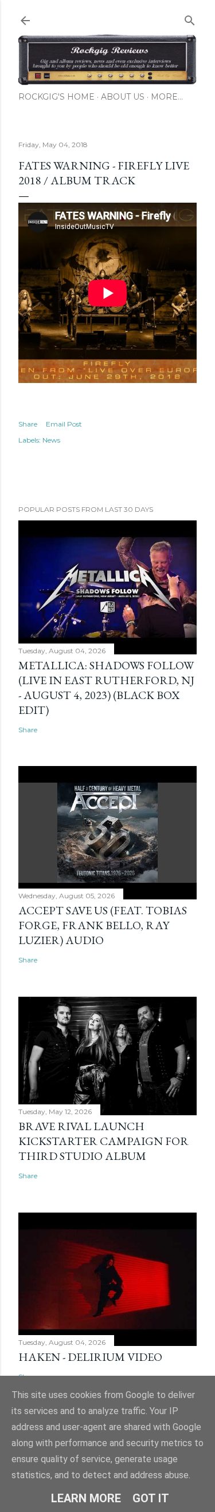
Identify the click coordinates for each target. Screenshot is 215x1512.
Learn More (86, 1498)
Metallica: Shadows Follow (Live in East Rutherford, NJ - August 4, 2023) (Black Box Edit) (106, 687)
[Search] (190, 18)
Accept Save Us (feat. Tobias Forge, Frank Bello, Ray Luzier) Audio (102, 925)
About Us (122, 97)
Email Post (64, 424)
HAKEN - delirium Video (90, 1356)
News (51, 440)
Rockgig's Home (56, 97)
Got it (150, 1498)
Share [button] (27, 424)
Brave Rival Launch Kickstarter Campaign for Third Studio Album (103, 1141)
